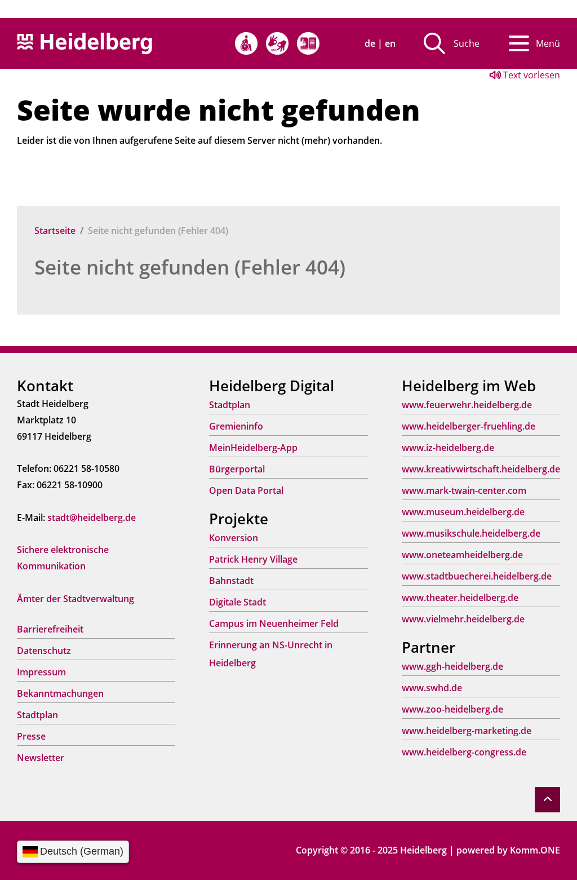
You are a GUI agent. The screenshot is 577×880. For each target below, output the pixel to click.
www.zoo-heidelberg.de (452, 709)
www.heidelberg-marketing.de (466, 730)
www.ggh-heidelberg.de (452, 666)
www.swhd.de (432, 688)
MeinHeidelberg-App (253, 447)
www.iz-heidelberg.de (448, 447)
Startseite (55, 230)
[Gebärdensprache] (277, 43)
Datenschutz (44, 650)
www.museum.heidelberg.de (463, 512)
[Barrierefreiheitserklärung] (246, 43)
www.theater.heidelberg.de (460, 597)
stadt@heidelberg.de (91, 517)
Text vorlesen (530, 75)
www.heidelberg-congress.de (464, 752)
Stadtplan (37, 715)
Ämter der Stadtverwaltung (75, 598)
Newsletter (40, 757)
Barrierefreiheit (50, 629)
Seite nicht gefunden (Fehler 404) (189, 266)
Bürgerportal (237, 469)
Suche (467, 43)
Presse (31, 736)
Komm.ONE (535, 850)
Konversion (233, 538)
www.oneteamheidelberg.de (462, 555)
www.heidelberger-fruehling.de (468, 426)
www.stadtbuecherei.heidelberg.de (477, 576)
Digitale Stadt (237, 602)
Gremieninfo (236, 426)
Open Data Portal (246, 490)
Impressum (41, 672)
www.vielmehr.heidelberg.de (463, 619)
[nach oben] (547, 799)
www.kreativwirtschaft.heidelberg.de (481, 469)
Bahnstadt (231, 580)
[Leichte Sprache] (308, 43)
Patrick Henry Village (253, 559)
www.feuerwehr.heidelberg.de (467, 405)
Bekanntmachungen (60, 693)
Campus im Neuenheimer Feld (274, 623)
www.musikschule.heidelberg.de (471, 533)
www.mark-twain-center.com (464, 490)
